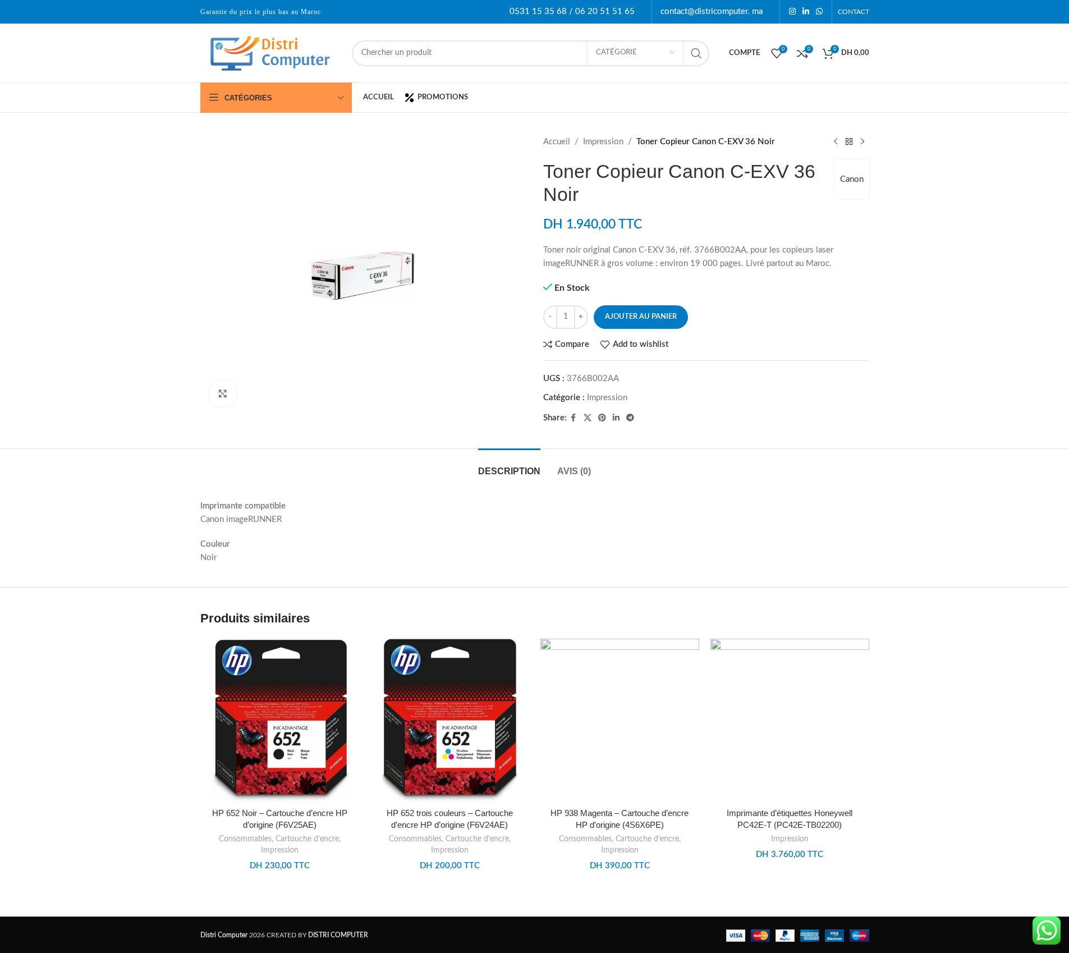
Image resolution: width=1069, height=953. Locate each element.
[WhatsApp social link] (819, 12)
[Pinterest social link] (602, 418)
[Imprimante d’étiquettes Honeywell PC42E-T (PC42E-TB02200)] (789, 720)
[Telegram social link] (630, 418)
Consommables (245, 839)
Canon (852, 179)
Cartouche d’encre (307, 839)
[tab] (509, 465)
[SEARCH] (696, 53)
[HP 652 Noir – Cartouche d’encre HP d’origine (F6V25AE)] (279, 720)
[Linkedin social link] (806, 12)
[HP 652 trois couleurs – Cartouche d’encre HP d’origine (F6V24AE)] (449, 720)
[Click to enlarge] (223, 393)
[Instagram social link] (792, 12)
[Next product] (862, 142)
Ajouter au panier (641, 316)
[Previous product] (835, 142)
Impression (603, 142)
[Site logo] (270, 52)
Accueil (556, 142)
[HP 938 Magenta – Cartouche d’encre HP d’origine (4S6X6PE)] (619, 720)
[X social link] (587, 418)
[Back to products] (849, 142)
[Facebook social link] (573, 418)
